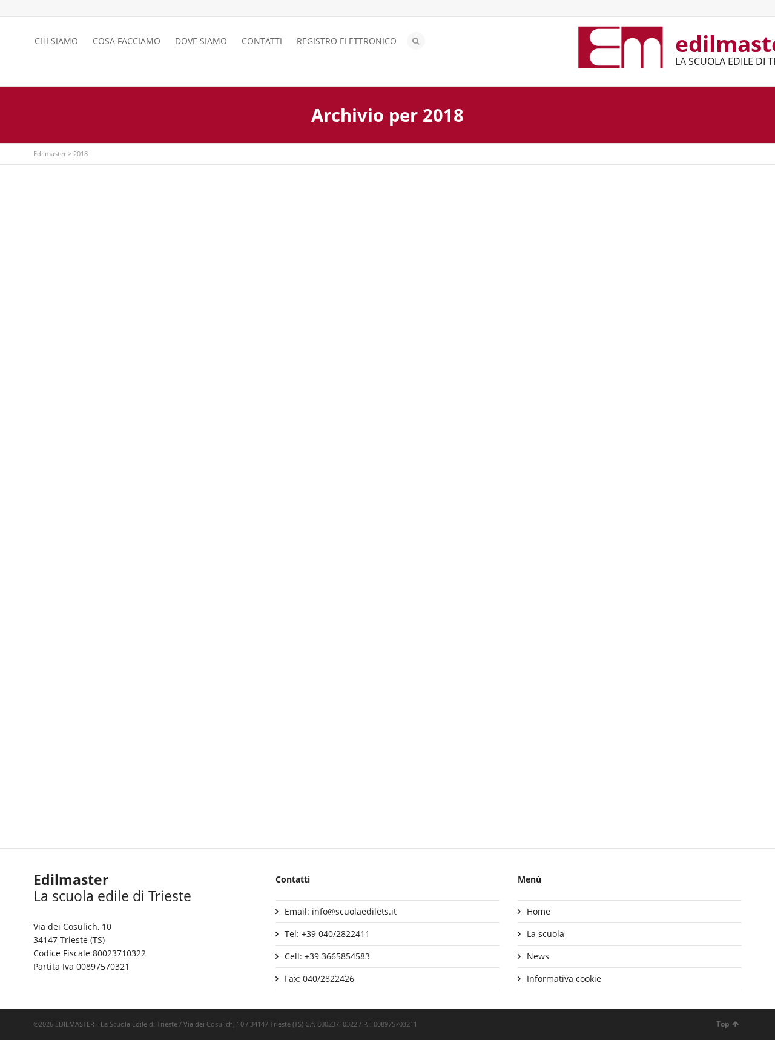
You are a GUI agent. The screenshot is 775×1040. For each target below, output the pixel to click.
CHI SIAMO (56, 41)
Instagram (75, 9)
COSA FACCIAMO (126, 41)
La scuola (545, 933)
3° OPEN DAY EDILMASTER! (340, 476)
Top (723, 1024)
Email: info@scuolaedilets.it (341, 911)
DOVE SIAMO (201, 41)
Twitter (40, 9)
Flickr (93, 9)
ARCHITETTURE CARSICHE (96, 668)
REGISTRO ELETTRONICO (347, 41)
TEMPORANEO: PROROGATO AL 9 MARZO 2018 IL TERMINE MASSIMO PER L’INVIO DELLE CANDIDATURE (628, 489)
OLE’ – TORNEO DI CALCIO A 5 (104, 476)
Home (538, 911)
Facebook (58, 9)
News (538, 956)
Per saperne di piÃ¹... (85, 283)
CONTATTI (262, 41)
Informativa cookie (564, 978)
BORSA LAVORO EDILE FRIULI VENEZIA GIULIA (623, 668)
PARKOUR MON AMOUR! (578, 336)
